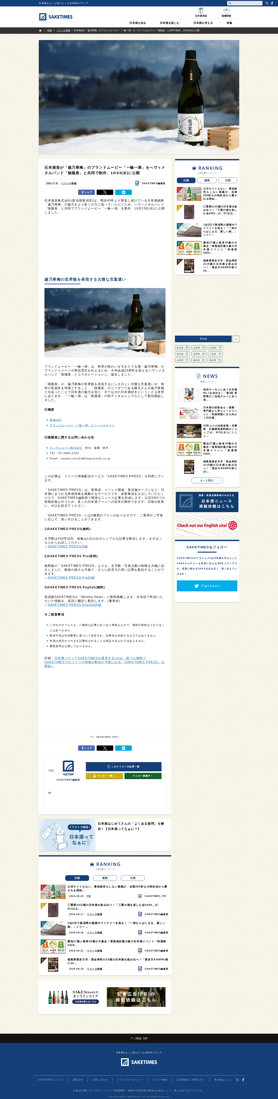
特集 (229, 22)
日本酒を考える (203, 22)
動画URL (56, 420)
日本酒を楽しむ (170, 22)
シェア (88, 192)
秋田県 (215, 359)
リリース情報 (69, 183)
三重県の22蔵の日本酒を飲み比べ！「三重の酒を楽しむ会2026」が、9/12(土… (114, 906)
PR (89, 896)
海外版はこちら (223, 1079)
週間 (105, 878)
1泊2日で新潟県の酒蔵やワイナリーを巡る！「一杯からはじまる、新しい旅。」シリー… (116, 924)
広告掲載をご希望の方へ (191, 1079)
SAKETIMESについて (51, 1079)
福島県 (199, 359)
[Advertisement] (104, 246)
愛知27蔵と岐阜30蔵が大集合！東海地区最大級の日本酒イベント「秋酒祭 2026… (117, 943)
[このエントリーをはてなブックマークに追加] (123, 192)
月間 (133, 878)
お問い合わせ (100, 1079)
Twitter (267, 3)
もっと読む (207, 480)
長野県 (199, 353)
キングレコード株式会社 (66, 447)
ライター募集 (160, 1079)
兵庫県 (199, 347)
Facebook (272, 3)
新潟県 (182, 347)
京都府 (215, 347)
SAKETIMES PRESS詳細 (68, 546)
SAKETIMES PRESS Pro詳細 (71, 577)
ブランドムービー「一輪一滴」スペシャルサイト (82, 425)
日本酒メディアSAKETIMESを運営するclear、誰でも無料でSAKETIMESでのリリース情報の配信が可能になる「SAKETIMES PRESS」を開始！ (104, 662)
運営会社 (78, 1079)
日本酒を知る (137, 22)
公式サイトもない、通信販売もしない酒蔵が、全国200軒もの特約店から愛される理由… (117, 888)
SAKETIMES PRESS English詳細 (74, 604)
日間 (77, 878)
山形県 (182, 359)
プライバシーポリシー (130, 1079)
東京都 (182, 353)
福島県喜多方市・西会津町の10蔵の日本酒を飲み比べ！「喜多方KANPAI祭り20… (118, 961)
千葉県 (215, 353)
